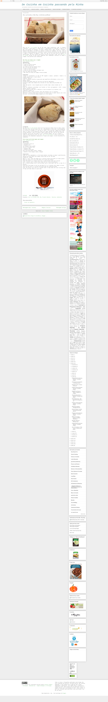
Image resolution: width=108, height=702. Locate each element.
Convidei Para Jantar (74, 138)
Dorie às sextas (73, 144)
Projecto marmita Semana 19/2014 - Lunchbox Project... (77, 403)
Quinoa (78, 333)
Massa (81, 313)
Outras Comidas (74, 497)
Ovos (75, 318)
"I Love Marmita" (75, 256)
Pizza (79, 323)
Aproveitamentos (74, 264)
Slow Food (72, 532)
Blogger (64, 693)
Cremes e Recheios (81, 284)
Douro (81, 292)
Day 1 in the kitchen (48, 134)
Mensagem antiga (61, 207)
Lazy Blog (73, 476)
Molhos (75, 316)
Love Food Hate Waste (74, 528)
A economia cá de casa (76, 509)
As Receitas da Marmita (76, 9)
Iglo (75, 303)
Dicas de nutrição (56, 9)
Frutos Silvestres (74, 301)
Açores (76, 260)
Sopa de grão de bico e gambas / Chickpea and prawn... (77, 396)
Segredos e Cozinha (78, 338)
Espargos (74, 296)
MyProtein (72, 317)
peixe (84, 322)
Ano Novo (77, 262)
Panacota (80, 318)
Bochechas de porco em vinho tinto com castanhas (80, 119)
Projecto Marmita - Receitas (49, 197)
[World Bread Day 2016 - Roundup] (77, 519)
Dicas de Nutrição (81, 290)
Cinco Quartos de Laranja (76, 471)
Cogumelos (80, 280)
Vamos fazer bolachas (74, 346)
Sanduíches (59, 197)
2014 (72, 363)
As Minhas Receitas (75, 466)
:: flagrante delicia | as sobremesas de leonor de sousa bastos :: (76, 486)
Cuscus (75, 286)
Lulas (78, 311)
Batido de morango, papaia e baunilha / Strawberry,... (76, 417)
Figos (82, 297)
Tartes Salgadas (82, 344)
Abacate (80, 258)
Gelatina (77, 302)
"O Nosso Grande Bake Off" (75, 134)
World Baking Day (73, 155)
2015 (72, 361)
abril (73, 431)
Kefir (76, 305)
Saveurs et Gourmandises (76, 468)
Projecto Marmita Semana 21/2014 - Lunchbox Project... (77, 379)
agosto (73, 371)
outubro (74, 368)
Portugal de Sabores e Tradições (78, 324)
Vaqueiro (82, 346)
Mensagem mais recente (29, 207)
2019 (72, 354)
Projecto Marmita (66, 9)
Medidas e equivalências (46, 9)
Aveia (74, 265)
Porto (70, 324)
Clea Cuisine (73, 478)
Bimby (80, 269)
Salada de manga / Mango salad (78, 101)
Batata (76, 267)
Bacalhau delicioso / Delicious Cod (76, 421)
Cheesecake (72, 279)
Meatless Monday (76, 314)
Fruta (71, 300)
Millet (71, 316)
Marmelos (77, 313)
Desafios (78, 287)
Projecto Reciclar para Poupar (76, 151)
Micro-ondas (72, 315)
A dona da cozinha (35, 9)
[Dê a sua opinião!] (33, 195)
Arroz (81, 264)
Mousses (81, 316)
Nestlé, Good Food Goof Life (75, 530)
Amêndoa (81, 261)
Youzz (79, 348)
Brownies (75, 275)
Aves (78, 265)
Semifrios (75, 339)
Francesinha (81, 298)
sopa (74, 342)
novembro (74, 366)
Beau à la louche (74, 492)
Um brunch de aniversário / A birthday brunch (77, 382)
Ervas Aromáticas (81, 295)
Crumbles (83, 285)
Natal (82, 317)
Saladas (72, 337)
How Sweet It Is (74, 451)
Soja (70, 342)
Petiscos (74, 323)
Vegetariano (72, 347)
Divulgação (73, 291)
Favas (77, 297)
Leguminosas (72, 309)
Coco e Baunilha (74, 490)
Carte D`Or (71, 277)
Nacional (77, 317)
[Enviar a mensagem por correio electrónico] (30, 195)
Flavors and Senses (75, 464)
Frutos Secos (80, 300)
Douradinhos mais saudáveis (78, 113)
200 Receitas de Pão (29, 61)
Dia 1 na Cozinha (33, 47)
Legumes (78, 308)
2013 (72, 438)
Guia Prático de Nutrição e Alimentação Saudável (75, 526)
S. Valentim (82, 336)
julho (73, 373)
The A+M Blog (74, 502)
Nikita (71, 318)
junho (73, 374)
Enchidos (81, 293)
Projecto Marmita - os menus (75, 149)
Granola (71, 303)
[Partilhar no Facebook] (36, 195)
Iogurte (78, 303)
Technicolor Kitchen (75, 507)
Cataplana (82, 277)
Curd (72, 286)
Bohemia (76, 272)
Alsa (77, 261)
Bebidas (72, 268)
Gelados (71, 302)
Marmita (72, 500)
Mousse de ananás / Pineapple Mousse (76, 407)
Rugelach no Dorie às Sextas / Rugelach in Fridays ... (76, 392)
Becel (77, 268)
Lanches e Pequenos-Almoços (77, 306)
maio (73, 376)
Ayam (83, 265)
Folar (76, 298)
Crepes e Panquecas (75, 285)
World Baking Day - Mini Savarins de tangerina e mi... (77, 399)
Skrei (84, 339)
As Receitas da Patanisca (76, 483)
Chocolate (79, 279)
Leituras (78, 309)
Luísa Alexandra (74, 459)
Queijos (72, 333)
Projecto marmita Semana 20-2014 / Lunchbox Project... (77, 388)
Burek (83, 275)
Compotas (72, 281)
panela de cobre (74, 495)
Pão (40, 197)
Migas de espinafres (79, 124)
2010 (72, 443)
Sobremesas (78, 341)
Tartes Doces (73, 344)
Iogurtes (83, 303)
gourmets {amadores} (75, 461)
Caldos (77, 276)
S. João (76, 336)
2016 (72, 359)
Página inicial (26, 9)
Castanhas (77, 277)
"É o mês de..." (73, 136)
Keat (72, 305)
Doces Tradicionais (80, 291)
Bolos (77, 274)
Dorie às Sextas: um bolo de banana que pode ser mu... (77, 410)
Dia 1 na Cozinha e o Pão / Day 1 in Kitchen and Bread (77, 428)
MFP (38, 197)
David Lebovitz (74, 473)
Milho (83, 315)
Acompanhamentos (74, 259)
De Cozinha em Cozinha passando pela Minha (52, 4)
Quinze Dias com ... (74, 153)
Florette (71, 298)
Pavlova (79, 322)
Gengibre (82, 302)
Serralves (80, 339)
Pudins (84, 332)
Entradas (72, 295)
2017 (72, 358)
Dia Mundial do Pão (74, 142)
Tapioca (83, 343)
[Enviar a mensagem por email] (32, 195)
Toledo (83, 345)
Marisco (71, 313)
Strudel (79, 342)
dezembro (74, 364)
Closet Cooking (74, 454)
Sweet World (78, 343)
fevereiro (74, 434)
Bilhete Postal (73, 269)
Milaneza (78, 315)
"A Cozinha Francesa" (74, 255)
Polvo (83, 323)
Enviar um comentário (29, 202)
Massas (71, 314)
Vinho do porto (80, 347)
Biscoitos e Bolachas (74, 271)
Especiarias (80, 296)
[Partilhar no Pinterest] (37, 195)
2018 (72, 356)
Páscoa (73, 319)
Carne (81, 276)
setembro (74, 369)
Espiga (71, 297)
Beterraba (82, 268)
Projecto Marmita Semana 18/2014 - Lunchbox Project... (77, 424)
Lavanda (71, 308)
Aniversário (72, 262)
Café (74, 276)
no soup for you (74, 512)
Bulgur (80, 275)
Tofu (78, 345)
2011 (72, 442)
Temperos (74, 345)
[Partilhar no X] (34, 195)
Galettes (82, 301)
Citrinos (71, 280)
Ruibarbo (71, 336)
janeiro (73, 436)
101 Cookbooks (74, 481)
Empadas (75, 293)
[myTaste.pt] (72, 621)
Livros (72, 311)
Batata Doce (81, 267)
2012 (72, 440)
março (73, 433)
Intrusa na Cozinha (75, 456)
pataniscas (77, 321)
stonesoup (73, 504)
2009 (72, 445)
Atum (70, 265)
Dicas (75, 290)
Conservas (80, 281)
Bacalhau (71, 266)
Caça (71, 276)
